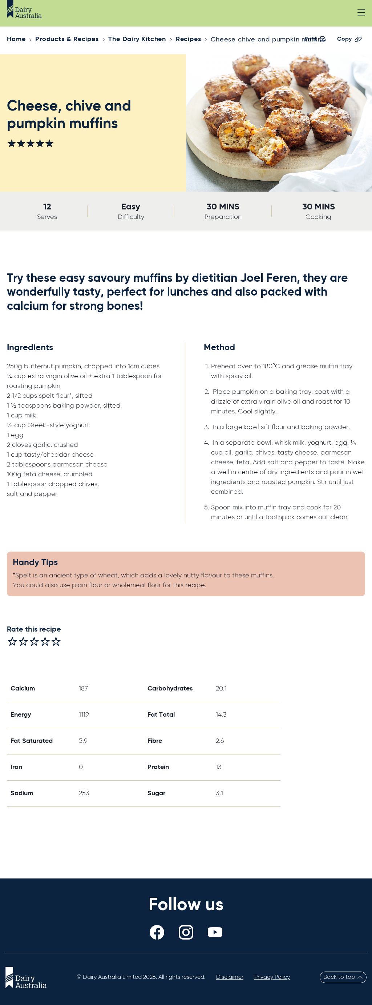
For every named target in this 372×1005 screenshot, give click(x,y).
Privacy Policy (272, 977)
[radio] (12, 641)
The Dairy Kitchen (137, 39)
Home (16, 39)
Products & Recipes (66, 39)
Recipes (188, 39)
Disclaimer (229, 977)
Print (310, 39)
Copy (344, 39)
